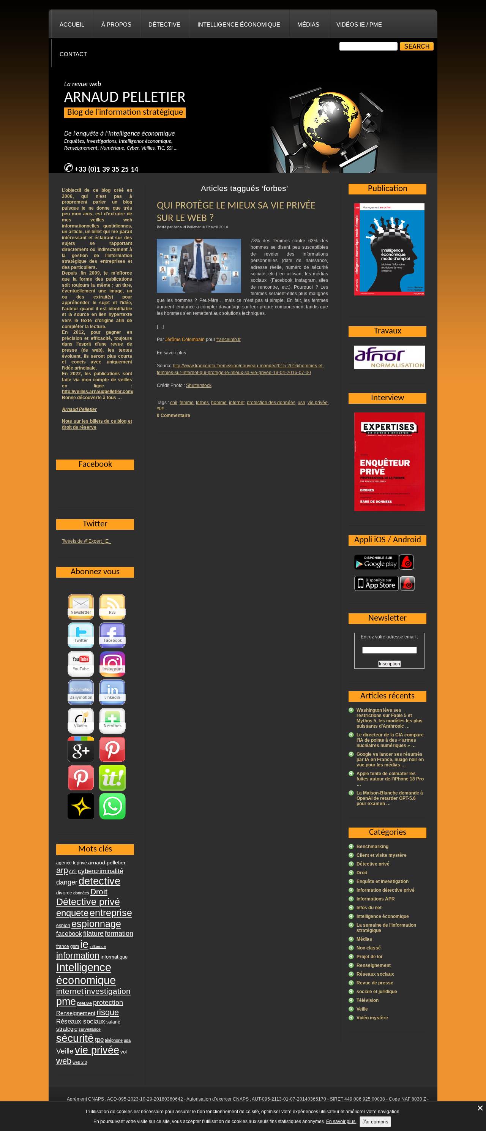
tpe (99, 1039)
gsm (74, 946)
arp (62, 870)
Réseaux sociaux (375, 974)
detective (99, 881)
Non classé (369, 948)
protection (108, 1002)
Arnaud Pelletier (79, 409)
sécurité (75, 1038)
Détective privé (373, 864)
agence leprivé (71, 863)
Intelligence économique (238, 24)
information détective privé (386, 890)
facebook (69, 933)
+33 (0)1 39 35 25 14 (106, 170)
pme (66, 1001)
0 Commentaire (173, 415)
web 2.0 (80, 1062)
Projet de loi (369, 956)
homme (219, 402)
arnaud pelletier (107, 863)
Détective (164, 24)
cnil (173, 402)
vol (123, 1052)
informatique (114, 957)
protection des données (271, 402)
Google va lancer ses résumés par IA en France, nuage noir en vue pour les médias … (390, 760)
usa (301, 402)
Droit (362, 872)
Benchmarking (372, 846)
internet (237, 402)
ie (84, 944)
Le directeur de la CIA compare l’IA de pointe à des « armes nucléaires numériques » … (390, 740)
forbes (202, 402)
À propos (116, 24)
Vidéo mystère (372, 1017)
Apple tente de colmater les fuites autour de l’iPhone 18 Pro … (390, 779)
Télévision (368, 1000)
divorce (64, 893)
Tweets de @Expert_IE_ (86, 541)
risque (107, 1012)
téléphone (114, 1040)
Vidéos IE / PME (359, 24)
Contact (73, 54)
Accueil (72, 24)
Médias (308, 24)
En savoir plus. (341, 1121)
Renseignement (374, 965)
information (77, 955)
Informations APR (376, 899)
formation (119, 933)
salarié (113, 1022)
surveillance (90, 1029)
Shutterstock (198, 385)
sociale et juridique (377, 991)
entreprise (111, 912)
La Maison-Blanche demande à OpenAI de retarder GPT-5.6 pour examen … (390, 798)
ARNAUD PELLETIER (125, 98)
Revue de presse (375, 983)
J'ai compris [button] (375, 1122)
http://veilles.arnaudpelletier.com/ (97, 391)
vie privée (318, 402)
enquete (72, 913)
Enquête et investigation (383, 881)
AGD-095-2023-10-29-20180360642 (145, 1099)
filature (93, 933)
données (81, 893)
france (62, 946)
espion (63, 925)
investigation (108, 991)
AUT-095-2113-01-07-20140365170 (289, 1099)
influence (98, 946)
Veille (362, 1009)
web (63, 1061)
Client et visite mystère (382, 855)
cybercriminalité (100, 871)
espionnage (96, 923)
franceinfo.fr (228, 339)
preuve (84, 1003)
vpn (160, 408)
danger (66, 882)
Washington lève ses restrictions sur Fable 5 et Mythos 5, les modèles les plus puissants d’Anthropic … (390, 718)
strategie (66, 1028)
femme (187, 402)
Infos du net (369, 907)
